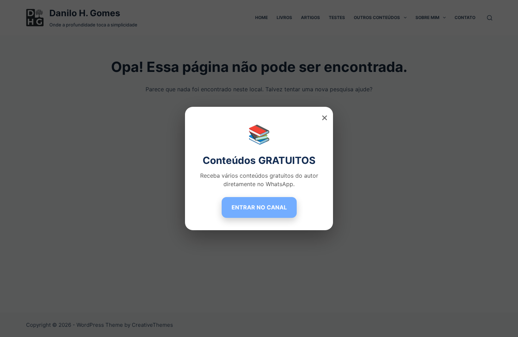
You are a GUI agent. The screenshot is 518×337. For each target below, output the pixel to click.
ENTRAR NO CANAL (259, 207)
